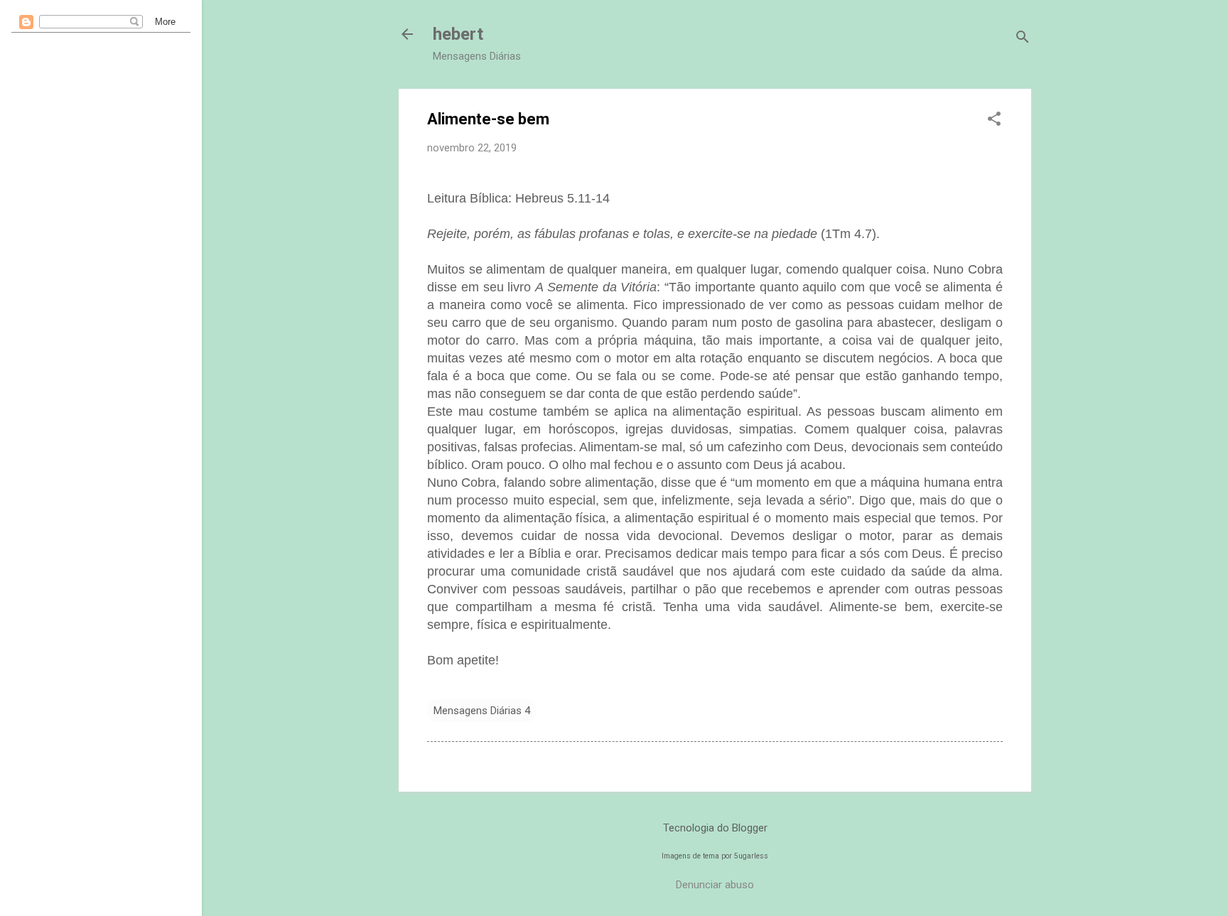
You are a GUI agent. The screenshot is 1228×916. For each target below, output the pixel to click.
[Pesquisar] (1022, 38)
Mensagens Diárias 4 (481, 710)
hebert (458, 34)
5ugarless (751, 856)
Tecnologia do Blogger (715, 827)
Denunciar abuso (715, 884)
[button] (994, 120)
